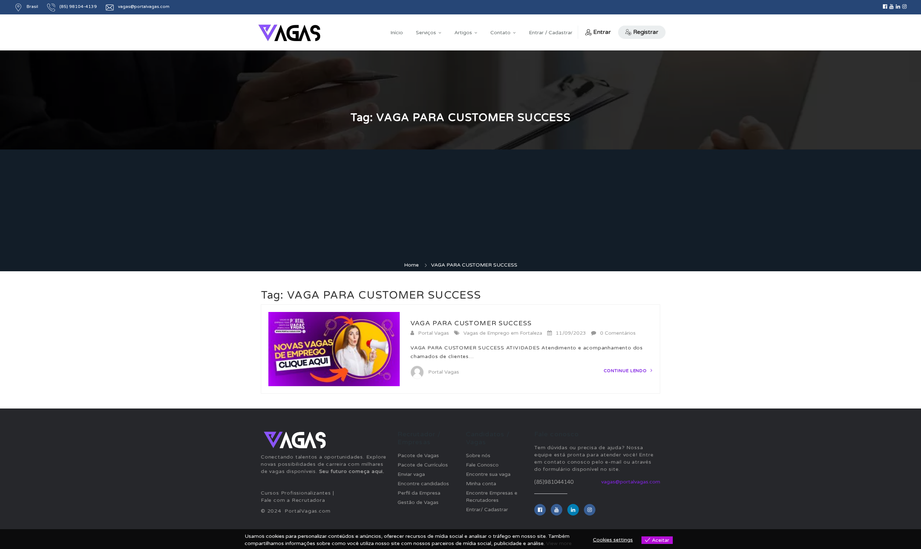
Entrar (602, 32)
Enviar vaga (411, 474)
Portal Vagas (433, 333)
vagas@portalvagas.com (143, 6)
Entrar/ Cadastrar (487, 509)
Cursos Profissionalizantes (296, 493)
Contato (500, 33)
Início (396, 33)
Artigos (463, 33)
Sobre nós (478, 455)
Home (411, 265)
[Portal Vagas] (289, 33)
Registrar (645, 32)
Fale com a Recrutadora (293, 500)
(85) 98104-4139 (78, 6)
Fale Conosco (482, 465)
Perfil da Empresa (419, 493)
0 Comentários (618, 333)
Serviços (426, 33)
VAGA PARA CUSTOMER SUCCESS (471, 323)
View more (559, 543)
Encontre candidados (423, 484)
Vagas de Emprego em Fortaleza (502, 333)
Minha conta (481, 484)
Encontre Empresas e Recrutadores (491, 496)
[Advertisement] (460, 207)
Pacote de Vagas (418, 455)
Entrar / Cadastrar (550, 33)
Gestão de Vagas (418, 502)
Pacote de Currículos (423, 465)
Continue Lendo (626, 370)
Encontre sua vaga (488, 474)
